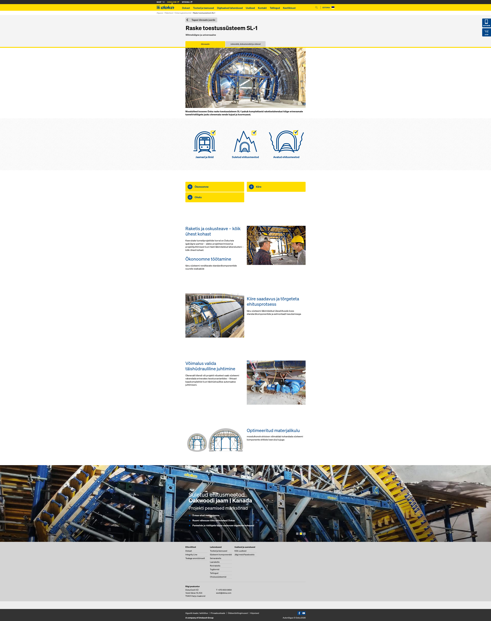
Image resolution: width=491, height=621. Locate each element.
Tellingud (275, 8)
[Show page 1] (297, 534)
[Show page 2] (301, 534)
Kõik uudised (240, 550)
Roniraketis (215, 565)
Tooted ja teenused (203, 8)
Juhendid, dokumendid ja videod (245, 44)
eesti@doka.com (223, 592)
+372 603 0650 (225, 589)
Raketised (169, 13)
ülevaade (205, 44)
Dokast (186, 8)
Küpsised (254, 613)
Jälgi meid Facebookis (244, 554)
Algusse (160, 13)
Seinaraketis (215, 558)
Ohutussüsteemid (218, 576)
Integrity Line (191, 554)
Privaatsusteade (218, 613)
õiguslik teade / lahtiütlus (196, 613)
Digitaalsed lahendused (230, 8)
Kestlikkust (289, 8)
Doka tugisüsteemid (183, 13)
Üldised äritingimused (238, 613)
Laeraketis (215, 562)
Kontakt (262, 8)
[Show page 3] (304, 534)
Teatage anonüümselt (195, 558)
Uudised (250, 8)
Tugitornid (214, 569)
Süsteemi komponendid (221, 554)
